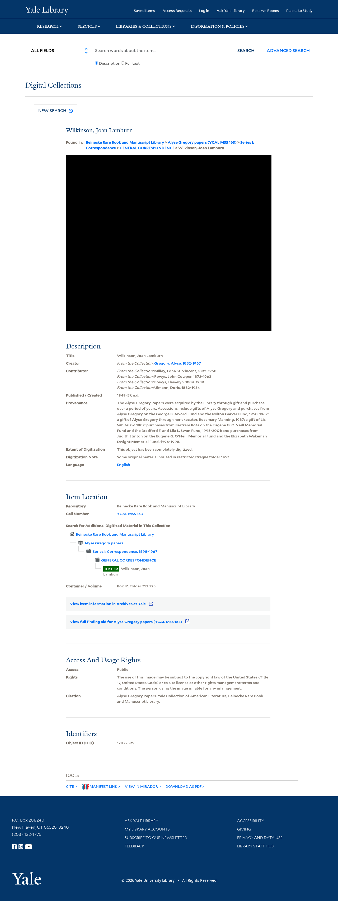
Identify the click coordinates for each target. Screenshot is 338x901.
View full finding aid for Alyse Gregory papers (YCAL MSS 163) (126, 622)
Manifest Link (103, 786)
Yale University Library (46, 10)
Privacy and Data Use (260, 838)
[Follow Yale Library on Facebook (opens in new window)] (14, 846)
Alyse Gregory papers (103, 543)
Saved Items (144, 10)
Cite (70, 786)
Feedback (134, 846)
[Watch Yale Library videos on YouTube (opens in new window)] (28, 846)
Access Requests (177, 10)
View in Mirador (141, 786)
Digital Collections (53, 86)
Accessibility (250, 821)
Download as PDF (183, 786)
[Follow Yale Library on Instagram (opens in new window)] (20, 846)
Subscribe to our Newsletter (156, 838)
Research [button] (48, 26)
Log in (204, 10)
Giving (244, 829)
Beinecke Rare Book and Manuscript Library (125, 142)
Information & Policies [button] (218, 26)
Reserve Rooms (265, 10)
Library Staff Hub (255, 846)
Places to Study (299, 10)
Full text (132, 63)
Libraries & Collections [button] (144, 26)
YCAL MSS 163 (130, 514)
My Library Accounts (147, 829)
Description (109, 63)
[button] (246, 50)
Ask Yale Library (231, 10)
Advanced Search (288, 50)
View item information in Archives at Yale (108, 604)
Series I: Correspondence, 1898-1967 (125, 551)
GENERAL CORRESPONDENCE (147, 148)
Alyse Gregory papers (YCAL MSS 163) (202, 142)
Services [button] (87, 26)
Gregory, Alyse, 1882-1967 (177, 363)
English (123, 465)
